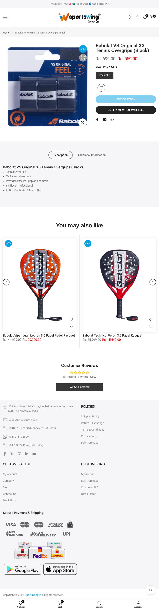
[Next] (152, 282)
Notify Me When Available (125, 109)
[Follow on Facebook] (4, 454)
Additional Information (92, 155)
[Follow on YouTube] (34, 454)
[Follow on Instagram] (19, 454)
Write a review (80, 387)
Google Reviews (100, 4)
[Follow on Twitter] (12, 454)
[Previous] (6, 282)
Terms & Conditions (92, 429)
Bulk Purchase (89, 442)
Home (6, 32)
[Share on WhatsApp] (112, 119)
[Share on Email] (104, 119)
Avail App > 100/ (59, 4)
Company (9, 480)
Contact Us (9, 493)
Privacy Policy (89, 436)
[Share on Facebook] (97, 119)
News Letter (88, 493)
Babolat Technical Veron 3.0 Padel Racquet (112, 335)
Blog (5, 487)
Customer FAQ (90, 487)
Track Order (82, 4)
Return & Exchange (92, 423)
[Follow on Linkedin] (27, 454)
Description (61, 155)
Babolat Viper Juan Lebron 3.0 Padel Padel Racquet (39, 335)
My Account (10, 474)
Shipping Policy (90, 416)
